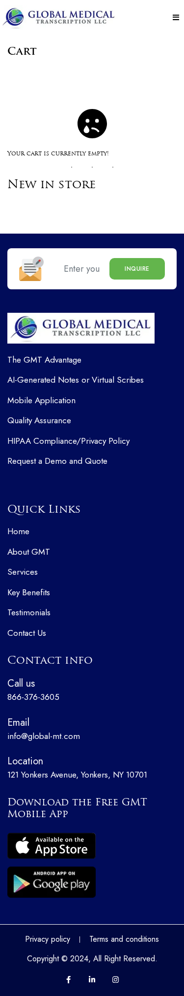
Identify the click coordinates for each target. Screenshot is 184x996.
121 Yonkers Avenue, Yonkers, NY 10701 (77, 767)
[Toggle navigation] (176, 17)
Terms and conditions (124, 939)
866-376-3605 (33, 689)
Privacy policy (47, 939)
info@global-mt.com (43, 728)
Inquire (137, 268)
